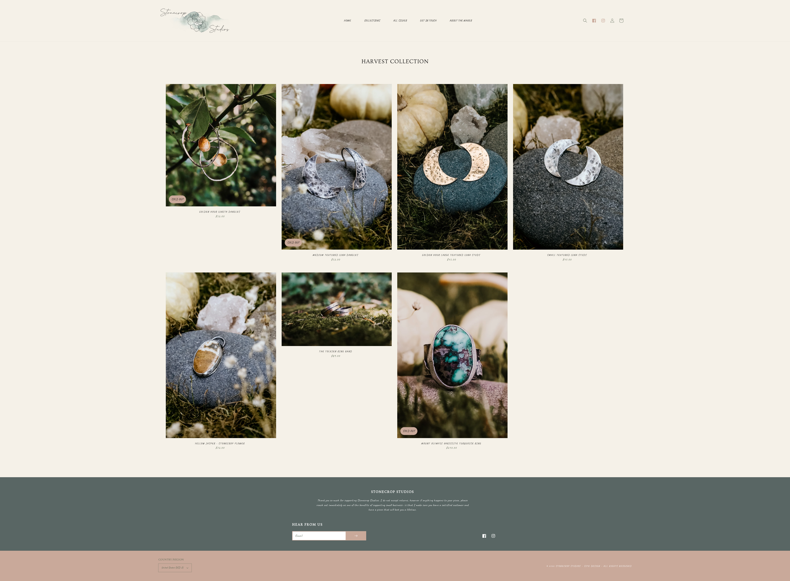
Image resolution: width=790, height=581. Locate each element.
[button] (585, 20)
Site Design (592, 566)
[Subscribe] (356, 535)
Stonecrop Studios (568, 566)
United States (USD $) (172, 567)
